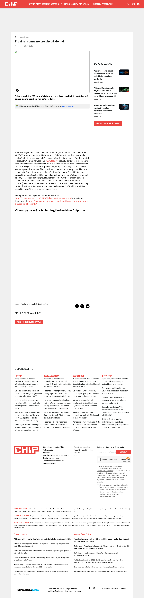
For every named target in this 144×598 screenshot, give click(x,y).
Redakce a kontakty (82, 447)
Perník (62, 518)
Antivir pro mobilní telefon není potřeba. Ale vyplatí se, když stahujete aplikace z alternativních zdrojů (42, 552)
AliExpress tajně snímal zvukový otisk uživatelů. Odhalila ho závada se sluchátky (104, 75)
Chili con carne (98, 516)
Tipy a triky (84, 4)
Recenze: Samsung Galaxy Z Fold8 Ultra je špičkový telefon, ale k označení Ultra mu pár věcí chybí (57, 393)
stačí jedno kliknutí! (68, 106)
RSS (75, 455)
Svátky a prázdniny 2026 (31, 511)
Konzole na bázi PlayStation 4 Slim (71, 525)
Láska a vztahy (113, 509)
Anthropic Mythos (38, 525)
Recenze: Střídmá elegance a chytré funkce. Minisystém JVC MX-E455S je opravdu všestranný (57, 424)
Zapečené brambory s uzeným (110, 518)
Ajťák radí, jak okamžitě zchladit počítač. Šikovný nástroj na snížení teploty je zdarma (115, 381)
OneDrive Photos (100, 523)
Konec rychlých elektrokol (54, 523)
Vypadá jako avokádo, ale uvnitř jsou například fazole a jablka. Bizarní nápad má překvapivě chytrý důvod (101, 540)
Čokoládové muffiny (68, 516)
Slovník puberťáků (52, 509)
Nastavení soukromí (51, 458)
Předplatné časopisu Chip (53, 447)
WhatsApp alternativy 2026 (66, 511)
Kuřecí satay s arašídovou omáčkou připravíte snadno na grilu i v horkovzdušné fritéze (97, 554)
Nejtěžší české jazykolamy (96, 509)
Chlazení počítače (36, 523)
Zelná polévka (34, 518)
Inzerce (77, 453)
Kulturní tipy (124, 509)
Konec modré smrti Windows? (119, 523)
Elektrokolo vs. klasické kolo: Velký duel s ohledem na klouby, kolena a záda (115, 390)
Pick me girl (81, 509)
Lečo (68, 518)
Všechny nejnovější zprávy (29, 322)
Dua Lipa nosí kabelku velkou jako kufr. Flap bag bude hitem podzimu (99, 567)
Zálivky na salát (123, 516)
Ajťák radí (17, 511)
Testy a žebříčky (51, 376)
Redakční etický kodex (83, 450)
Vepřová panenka (36, 516)
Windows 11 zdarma (22, 525)
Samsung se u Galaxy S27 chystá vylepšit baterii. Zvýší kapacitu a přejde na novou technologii (28, 427)
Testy (38, 4)
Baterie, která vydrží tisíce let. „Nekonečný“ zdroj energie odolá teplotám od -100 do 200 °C (28, 393)
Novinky (31, 4)
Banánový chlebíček (84, 516)
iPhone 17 (101, 525)
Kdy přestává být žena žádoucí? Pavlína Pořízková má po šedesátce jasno (100, 571)
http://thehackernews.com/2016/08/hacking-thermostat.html (44, 198)
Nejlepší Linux (20, 527)
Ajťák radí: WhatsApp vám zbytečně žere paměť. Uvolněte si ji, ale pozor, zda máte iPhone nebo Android (105, 92)
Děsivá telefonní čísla (36, 509)
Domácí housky (92, 518)
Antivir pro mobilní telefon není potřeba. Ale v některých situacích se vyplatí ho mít (104, 109)
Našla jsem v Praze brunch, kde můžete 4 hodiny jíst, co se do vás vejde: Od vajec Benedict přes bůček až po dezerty (101, 547)
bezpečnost (78, 376)
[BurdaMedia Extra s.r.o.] (26, 450)
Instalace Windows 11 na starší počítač (79, 523)
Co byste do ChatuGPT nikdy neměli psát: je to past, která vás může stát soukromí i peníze (86, 393)
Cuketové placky (21, 518)
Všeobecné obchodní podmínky (56, 455)
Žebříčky (46, 4)
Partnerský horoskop (68, 509)
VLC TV (109, 525)
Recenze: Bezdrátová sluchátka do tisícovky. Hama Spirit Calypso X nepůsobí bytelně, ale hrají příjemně (41, 559)
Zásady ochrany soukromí (53, 461)
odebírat (123, 452)
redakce (18, 46)
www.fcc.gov (51, 161)
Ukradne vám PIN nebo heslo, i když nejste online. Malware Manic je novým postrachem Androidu (41, 573)
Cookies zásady (49, 463)
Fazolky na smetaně (52, 516)
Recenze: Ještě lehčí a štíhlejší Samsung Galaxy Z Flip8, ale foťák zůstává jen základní (57, 415)
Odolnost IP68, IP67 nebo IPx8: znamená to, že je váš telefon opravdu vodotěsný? (114, 400)
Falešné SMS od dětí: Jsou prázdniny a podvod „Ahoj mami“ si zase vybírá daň (86, 415)
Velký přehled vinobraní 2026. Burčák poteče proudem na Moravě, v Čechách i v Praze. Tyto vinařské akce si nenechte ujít (98, 561)
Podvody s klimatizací (121, 525)
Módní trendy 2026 (48, 511)
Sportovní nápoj (110, 516)
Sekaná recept (53, 518)
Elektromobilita (70, 4)
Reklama (46, 453)
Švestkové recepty (78, 518)
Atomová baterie (51, 525)
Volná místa (48, 450)
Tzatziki (43, 518)
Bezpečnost (56, 4)
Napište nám (42, 304)
